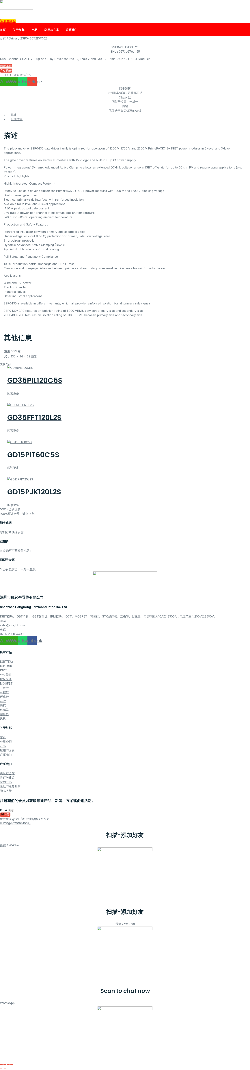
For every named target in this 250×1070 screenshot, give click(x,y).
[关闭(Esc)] (11, 1064)
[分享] (8, 1064)
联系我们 (72, 30)
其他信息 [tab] (17, 119)
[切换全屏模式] (4, 1064)
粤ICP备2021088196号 (15, 823)
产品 (34, 30)
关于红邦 (19, 30)
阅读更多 (13, 393)
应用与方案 (51, 30)
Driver (13, 38)
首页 (3, 30)
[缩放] (1, 1064)
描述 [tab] (14, 115)
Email (4, 810)
